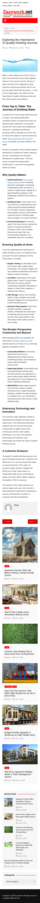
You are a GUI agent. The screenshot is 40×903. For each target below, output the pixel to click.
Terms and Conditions (21, 2)
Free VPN (16, 6)
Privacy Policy (7, 6)
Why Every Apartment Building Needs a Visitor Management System (18, 774)
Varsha (8, 579)
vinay (6, 48)
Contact (5, 2)
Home (11, 2)
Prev (8, 521)
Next (31, 521)
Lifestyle (8, 686)
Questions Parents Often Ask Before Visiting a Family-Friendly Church (19, 572)
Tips (28, 48)
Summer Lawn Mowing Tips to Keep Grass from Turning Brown (24, 830)
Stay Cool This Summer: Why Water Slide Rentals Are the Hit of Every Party (20, 693)
